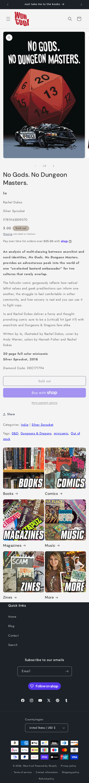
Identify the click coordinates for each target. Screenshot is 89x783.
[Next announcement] (81, 4)
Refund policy (46, 778)
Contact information (47, 772)
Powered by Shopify (46, 765)
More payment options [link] (45, 403)
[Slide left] (35, 166)
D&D (15, 433)
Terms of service (23, 772)
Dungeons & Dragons (36, 433)
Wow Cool (28, 765)
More (49, 597)
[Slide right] (53, 166)
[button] (8, 18)
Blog (11, 626)
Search (13, 645)
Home (12, 617)
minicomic (61, 433)
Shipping (7, 233)
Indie (24, 424)
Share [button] (11, 414)
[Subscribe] (67, 671)
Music (50, 545)
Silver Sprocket (42, 424)
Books (8, 493)
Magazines (12, 545)
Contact (13, 635)
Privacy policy (68, 765)
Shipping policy (70, 772)
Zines (7, 597)
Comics (51, 493)
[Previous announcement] (7, 4)
